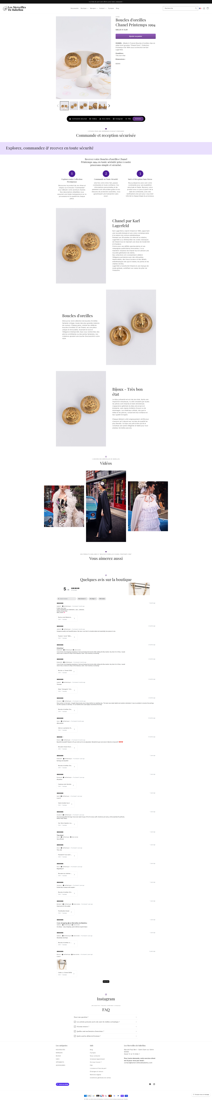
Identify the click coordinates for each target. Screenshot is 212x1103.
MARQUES (59, 1053)
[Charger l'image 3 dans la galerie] (83, 105)
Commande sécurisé (79, 119)
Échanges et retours (96, 1071)
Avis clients (106, 119)
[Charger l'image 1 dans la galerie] (64, 105)
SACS (57, 1059)
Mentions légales (95, 1074)
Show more (106, 981)
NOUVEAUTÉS (60, 1049)
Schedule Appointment (97, 1059)
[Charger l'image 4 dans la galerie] (93, 105)
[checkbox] (102, 598)
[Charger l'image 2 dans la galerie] (74, 105)
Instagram (119, 119)
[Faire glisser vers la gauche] (58, 106)
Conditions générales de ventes (100, 1078)
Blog (91, 1049)
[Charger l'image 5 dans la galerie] (102, 105)
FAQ (129, 119)
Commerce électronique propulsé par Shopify (116, 1099)
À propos (93, 1053)
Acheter (138, 119)
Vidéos (94, 119)
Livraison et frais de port (98, 1068)
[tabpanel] (106, 791)
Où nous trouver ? (96, 1062)
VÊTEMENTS (60, 1062)
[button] (84, 8)
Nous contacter (95, 1056)
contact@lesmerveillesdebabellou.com (138, 1063)
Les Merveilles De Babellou (96, 1099)
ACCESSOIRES (60, 1065)
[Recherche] (196, 8)
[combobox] (180, 8)
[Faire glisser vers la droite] (109, 106)
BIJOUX (58, 1056)
